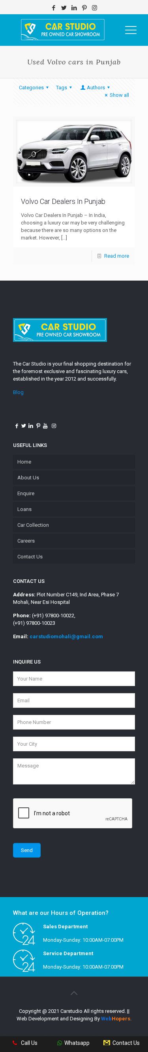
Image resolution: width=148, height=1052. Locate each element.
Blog (18, 392)
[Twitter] (64, 7)
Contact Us (30, 557)
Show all (119, 95)
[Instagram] (94, 7)
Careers (26, 541)
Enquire (25, 493)
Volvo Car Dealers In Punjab (63, 201)
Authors (96, 87)
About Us (28, 478)
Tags (61, 87)
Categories (31, 87)
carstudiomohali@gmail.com (66, 636)
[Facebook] (53, 7)
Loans (24, 509)
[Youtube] (45, 426)
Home (24, 462)
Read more (116, 256)
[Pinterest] (84, 7)
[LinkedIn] (74, 7)
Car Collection (33, 525)
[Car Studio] (63, 30)
